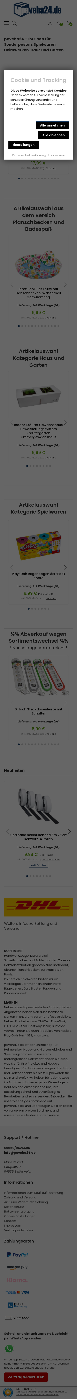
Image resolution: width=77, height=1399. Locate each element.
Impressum (56, 155)
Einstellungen (23, 144)
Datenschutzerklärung (29, 155)
